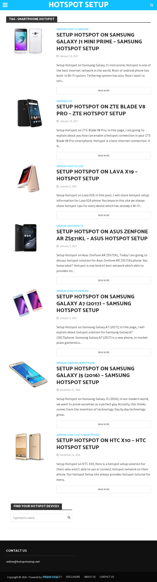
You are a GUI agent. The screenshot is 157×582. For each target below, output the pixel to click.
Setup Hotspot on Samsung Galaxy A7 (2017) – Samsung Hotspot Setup (95, 303)
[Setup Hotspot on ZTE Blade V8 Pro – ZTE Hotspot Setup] (28, 113)
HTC (80, 435)
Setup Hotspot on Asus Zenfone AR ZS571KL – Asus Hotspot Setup (102, 235)
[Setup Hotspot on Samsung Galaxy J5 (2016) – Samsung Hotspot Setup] (28, 374)
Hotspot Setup (50, 577)
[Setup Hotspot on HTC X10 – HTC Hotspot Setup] (28, 446)
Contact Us (107, 577)
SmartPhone (87, 363)
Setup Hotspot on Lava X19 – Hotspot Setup (97, 175)
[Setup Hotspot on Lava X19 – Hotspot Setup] (28, 178)
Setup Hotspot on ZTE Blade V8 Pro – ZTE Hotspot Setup (100, 110)
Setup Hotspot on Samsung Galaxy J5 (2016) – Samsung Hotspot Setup (95, 375)
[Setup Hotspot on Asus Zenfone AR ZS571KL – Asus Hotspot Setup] (28, 237)
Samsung (83, 29)
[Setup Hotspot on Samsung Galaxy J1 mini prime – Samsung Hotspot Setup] (28, 41)
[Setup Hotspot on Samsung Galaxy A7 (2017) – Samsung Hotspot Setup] (28, 302)
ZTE (70, 101)
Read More (103, 90)
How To (72, 29)
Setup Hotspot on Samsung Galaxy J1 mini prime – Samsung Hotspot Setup (99, 42)
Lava (80, 166)
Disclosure (73, 577)
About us (89, 577)
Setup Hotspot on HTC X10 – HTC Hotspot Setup (101, 444)
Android (61, 29)
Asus (70, 226)
